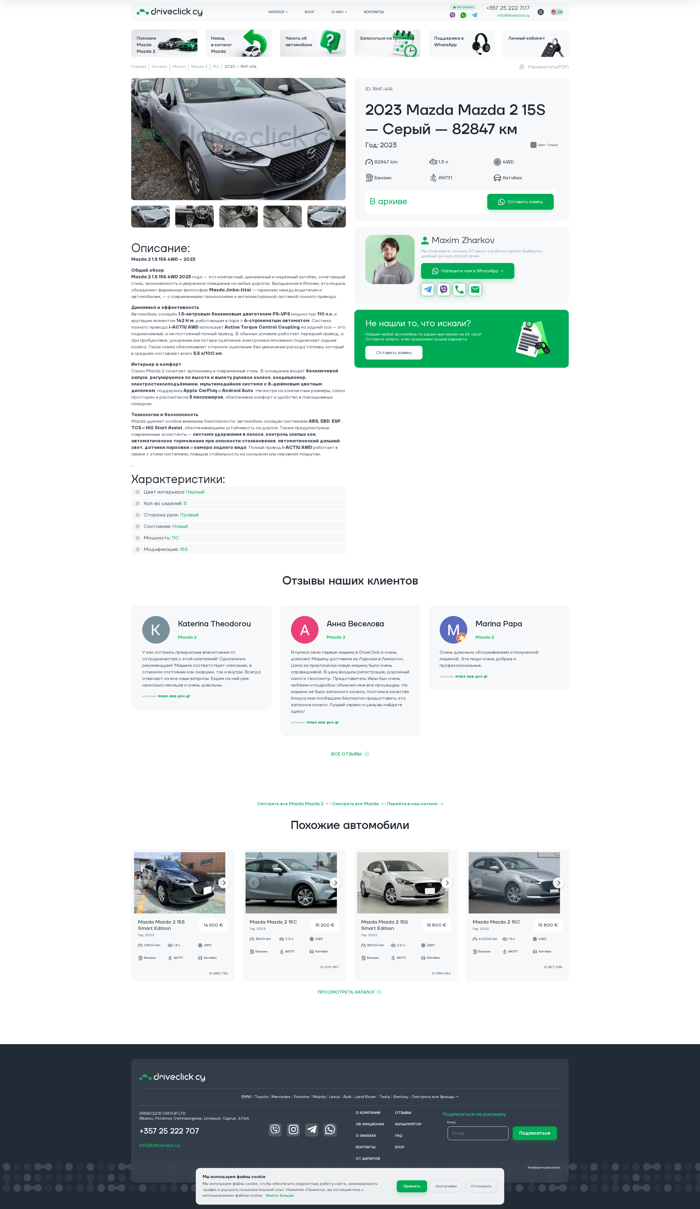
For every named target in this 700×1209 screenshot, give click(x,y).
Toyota (261, 1096)
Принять (412, 1186)
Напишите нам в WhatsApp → (472, 271)
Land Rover (365, 1096)
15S (216, 66)
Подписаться (534, 1133)
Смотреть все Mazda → (358, 804)
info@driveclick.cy (513, 15)
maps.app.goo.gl (174, 696)
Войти (541, 12)
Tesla (384, 1096)
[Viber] (443, 289)
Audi (347, 1096)
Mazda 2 (199, 66)
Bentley (400, 1096)
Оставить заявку (525, 202)
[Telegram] (427, 289)
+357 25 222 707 (508, 8)
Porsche (301, 1096)
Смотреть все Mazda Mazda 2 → (292, 804)
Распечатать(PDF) (548, 67)
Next (223, 882)
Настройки (446, 1186)
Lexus (334, 1096)
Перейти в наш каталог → (415, 804)
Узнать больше (280, 1195)
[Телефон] (459, 289)
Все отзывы (346, 754)
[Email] (475, 289)
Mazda (179, 66)
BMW (246, 1096)
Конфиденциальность (544, 1168)
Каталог (159, 66)
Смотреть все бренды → (435, 1096)
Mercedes (281, 1096)
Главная (138, 66)
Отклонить (481, 1186)
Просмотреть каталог (346, 992)
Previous (142, 882)
